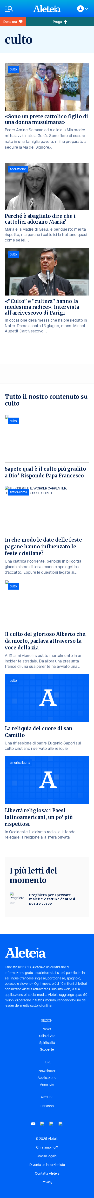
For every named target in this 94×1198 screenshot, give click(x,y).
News (47, 1029)
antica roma (18, 492)
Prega (57, 21)
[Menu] (16, 9)
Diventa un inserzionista (47, 1165)
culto (13, 69)
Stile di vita (47, 1036)
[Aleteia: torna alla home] (47, 8)
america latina (20, 762)
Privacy (47, 1182)
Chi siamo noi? (47, 1147)
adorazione (18, 169)
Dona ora (10, 21)
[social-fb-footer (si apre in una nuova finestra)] (42, 1123)
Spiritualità (47, 1042)
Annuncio (47, 1084)
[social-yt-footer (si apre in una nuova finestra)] (33, 1123)
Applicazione (47, 1077)
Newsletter (47, 1071)
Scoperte (47, 1049)
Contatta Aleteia (47, 1173)
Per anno (47, 1106)
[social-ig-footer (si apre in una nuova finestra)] (61, 1123)
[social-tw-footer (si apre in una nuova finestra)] (51, 1123)
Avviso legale (47, 1156)
